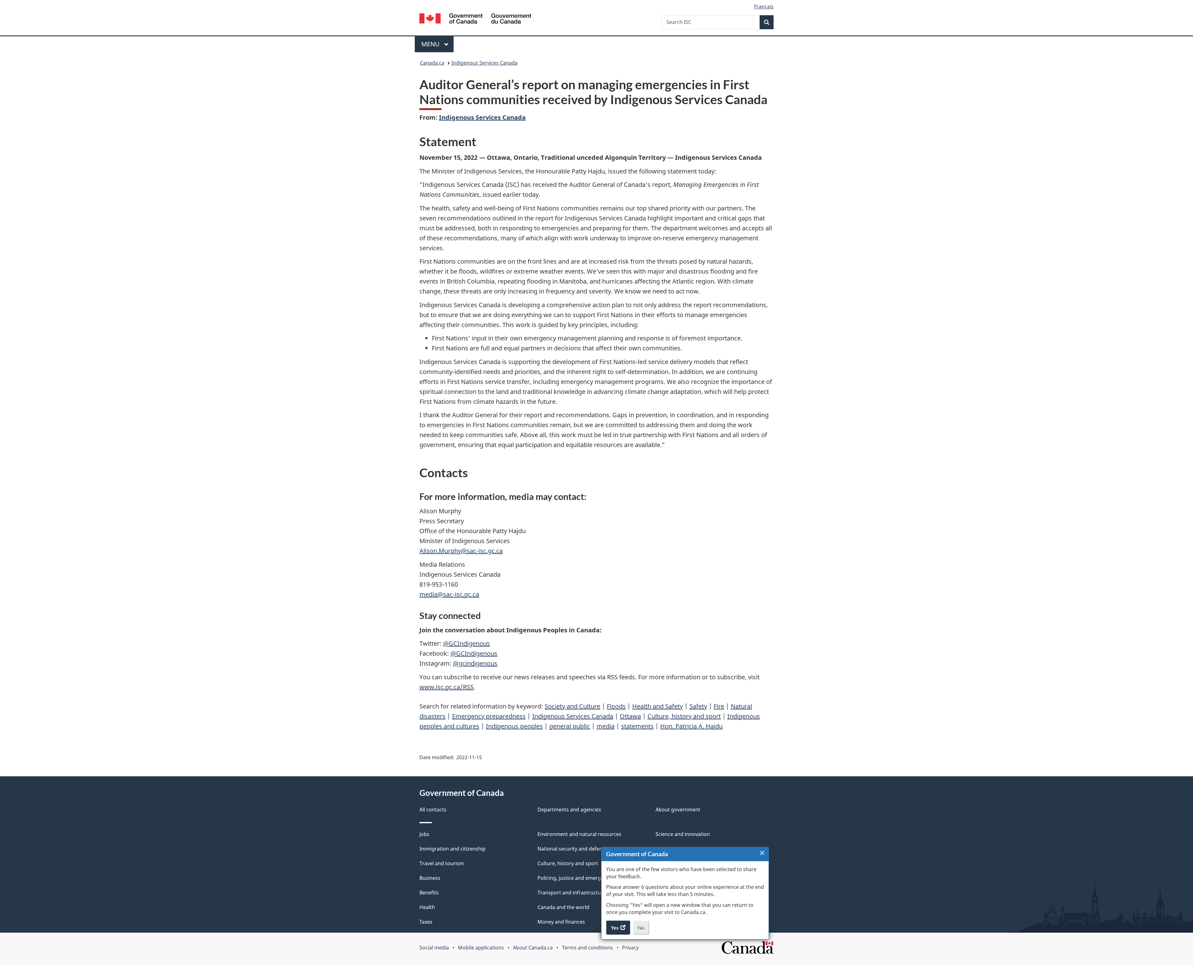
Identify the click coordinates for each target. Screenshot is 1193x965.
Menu (431, 44)
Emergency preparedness (489, 716)
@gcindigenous (475, 663)
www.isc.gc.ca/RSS (446, 687)
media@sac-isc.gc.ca (449, 594)
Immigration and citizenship (452, 848)
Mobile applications (481, 947)
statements (637, 726)
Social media (434, 947)
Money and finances (561, 921)
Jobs (424, 834)
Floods (616, 706)
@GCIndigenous (466, 643)
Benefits (429, 892)
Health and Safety (657, 706)
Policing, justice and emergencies (576, 878)
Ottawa (630, 716)
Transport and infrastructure (571, 892)
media (605, 726)
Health (427, 907)
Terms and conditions (587, 947)
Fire (719, 706)
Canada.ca (432, 62)
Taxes (425, 921)
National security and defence (572, 848)
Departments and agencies (569, 809)
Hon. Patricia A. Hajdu (691, 726)
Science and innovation (683, 834)
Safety (698, 706)
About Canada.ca (533, 947)
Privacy (630, 947)
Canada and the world (563, 907)
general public (569, 726)
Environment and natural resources (579, 834)
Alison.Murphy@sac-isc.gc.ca (461, 551)
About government (678, 809)
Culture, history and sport (684, 716)
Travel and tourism (441, 863)
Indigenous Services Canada (484, 62)
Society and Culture (572, 706)
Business (429, 878)
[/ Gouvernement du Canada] (475, 19)
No (643, 930)
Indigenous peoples (514, 726)
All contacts (432, 809)
